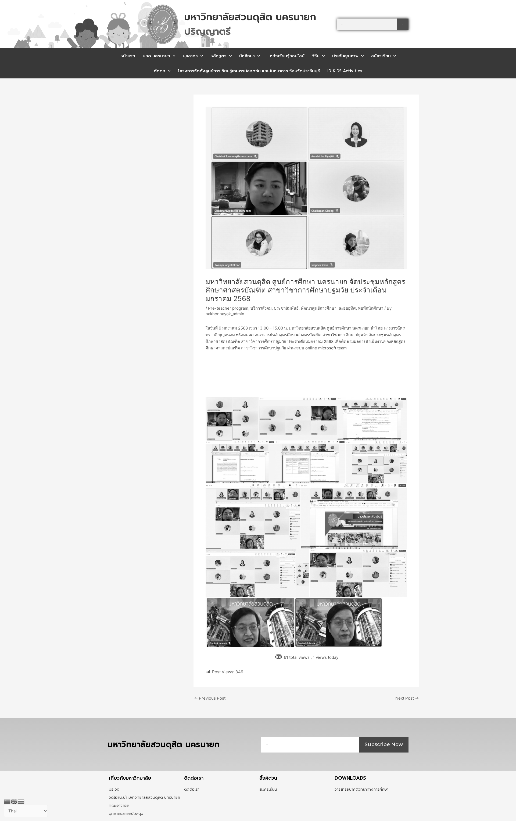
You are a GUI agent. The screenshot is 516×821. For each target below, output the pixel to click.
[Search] (402, 24)
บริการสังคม (261, 308)
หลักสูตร (218, 56)
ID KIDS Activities (344, 71)
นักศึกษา (247, 56)
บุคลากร (190, 56)
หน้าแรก (127, 56)
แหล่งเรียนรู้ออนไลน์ (285, 56)
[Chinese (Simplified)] (7, 801)
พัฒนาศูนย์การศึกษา (318, 308)
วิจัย (316, 56)
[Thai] (21, 801)
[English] (14, 801)
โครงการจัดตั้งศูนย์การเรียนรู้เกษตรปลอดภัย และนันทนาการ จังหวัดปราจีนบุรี (249, 71)
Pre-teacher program (228, 308)
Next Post (407, 698)
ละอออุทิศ (347, 308)
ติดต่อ (159, 71)
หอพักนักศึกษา (370, 308)
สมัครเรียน (381, 56)
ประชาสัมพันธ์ (286, 308)
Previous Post (209, 698)
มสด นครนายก (156, 56)
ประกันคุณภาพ (345, 56)
